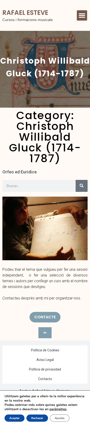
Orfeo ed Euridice (19, 171)
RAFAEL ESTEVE (25, 12)
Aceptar (14, 418)
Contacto (45, 379)
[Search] (82, 186)
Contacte (45, 317)
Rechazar (37, 418)
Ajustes (60, 418)
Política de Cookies (45, 350)
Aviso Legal (45, 360)
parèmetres (57, 409)
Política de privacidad (45, 369)
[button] (82, 15)
